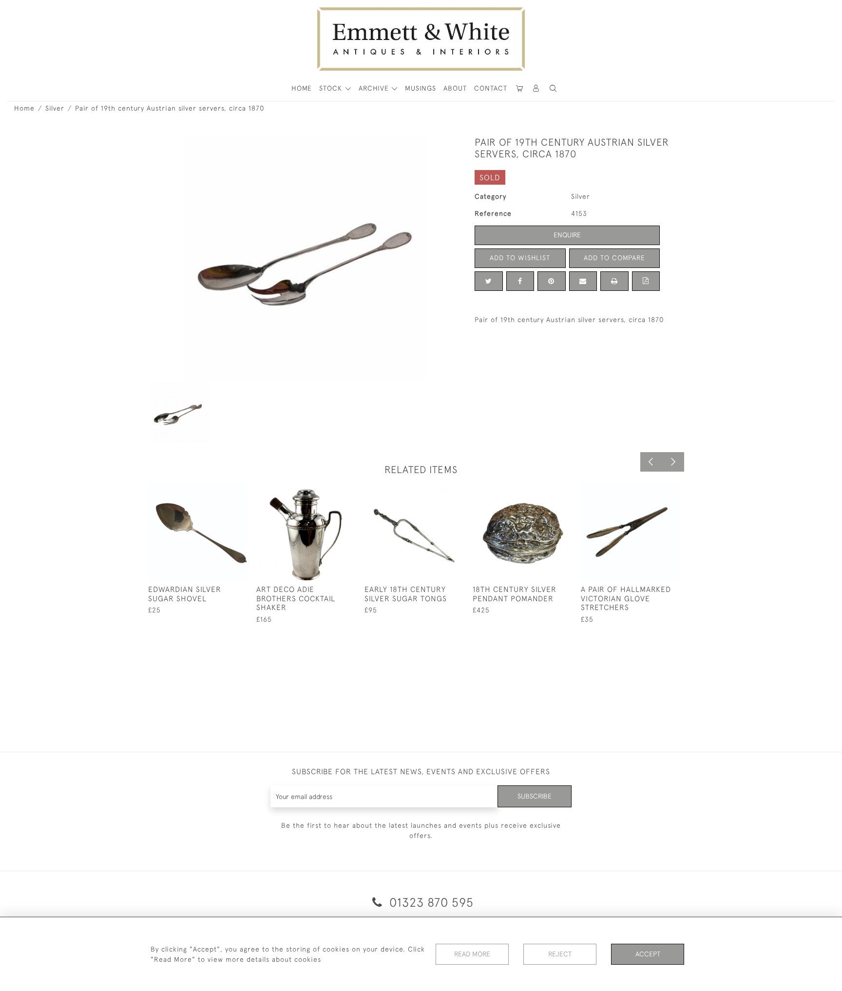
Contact (490, 88)
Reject (560, 954)
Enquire (567, 235)
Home (24, 108)
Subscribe (534, 796)
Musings (420, 88)
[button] (553, 88)
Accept (647, 954)
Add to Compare (614, 258)
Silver (54, 108)
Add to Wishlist (520, 258)
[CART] (519, 88)
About (455, 88)
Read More (472, 954)
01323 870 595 (430, 902)
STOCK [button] (331, 88)
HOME (301, 88)
